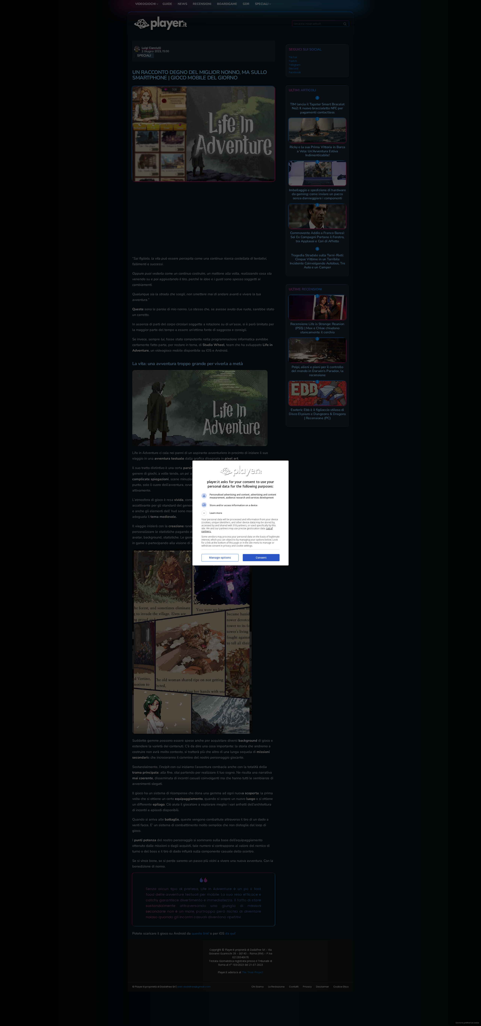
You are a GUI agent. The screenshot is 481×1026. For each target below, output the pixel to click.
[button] (240, 513)
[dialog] (240, 513)
